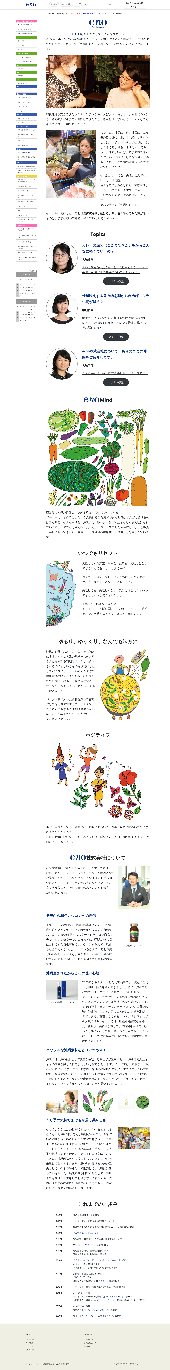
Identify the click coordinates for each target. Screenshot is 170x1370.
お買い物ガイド (30, 1340)
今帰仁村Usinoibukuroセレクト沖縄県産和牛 (26, 181)
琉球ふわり (21, 141)
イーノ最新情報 (116, 14)
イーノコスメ (101, 14)
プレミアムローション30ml (26, 253)
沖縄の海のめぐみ (90, 1343)
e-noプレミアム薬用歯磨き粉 (26, 166)
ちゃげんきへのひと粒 (24, 57)
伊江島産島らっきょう (24, 191)
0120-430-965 (136, 3)
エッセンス (21, 111)
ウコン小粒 (21, 41)
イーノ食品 (29, 1343)
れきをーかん (22, 206)
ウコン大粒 (21, 45)
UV (19, 90)
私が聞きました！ (63, 14)
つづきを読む (116, 281)
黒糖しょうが (22, 211)
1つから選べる (21, 225)
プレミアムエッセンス (24, 106)
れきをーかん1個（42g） (25, 242)
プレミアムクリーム (23, 118)
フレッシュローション (24, 102)
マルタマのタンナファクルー (26, 202)
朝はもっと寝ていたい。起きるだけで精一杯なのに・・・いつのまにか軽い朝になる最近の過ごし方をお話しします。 (115, 322)
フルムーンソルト (23, 83)
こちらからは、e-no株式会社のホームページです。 (115, 373)
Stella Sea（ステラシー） (26, 61)
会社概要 (51, 14)
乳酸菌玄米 (21, 76)
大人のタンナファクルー (25, 24)
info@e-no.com (135, 7)
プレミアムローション (24, 97)
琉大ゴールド (22, 50)
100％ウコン (88, 1340)
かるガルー (21, 69)
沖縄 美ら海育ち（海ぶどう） (26, 186)
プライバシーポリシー (32, 1364)
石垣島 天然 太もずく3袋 (25, 34)
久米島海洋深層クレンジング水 (27, 130)
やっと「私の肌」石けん (25, 152)
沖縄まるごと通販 (22, 176)
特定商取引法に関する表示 (51, 1364)
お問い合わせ (29, 1350)
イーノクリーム (22, 122)
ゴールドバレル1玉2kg (24, 29)
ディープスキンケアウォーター (27, 145)
